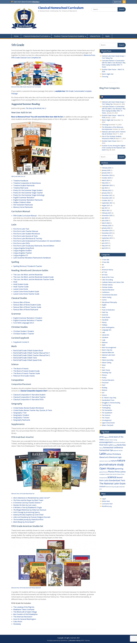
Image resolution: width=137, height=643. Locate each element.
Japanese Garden (118, 450)
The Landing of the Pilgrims (23, 607)
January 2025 (106, 173)
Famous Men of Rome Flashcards (25, 309)
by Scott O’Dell (28, 515)
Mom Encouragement (109, 347)
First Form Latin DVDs (21, 243)
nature (114, 461)
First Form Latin (106, 445)
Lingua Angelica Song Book (23, 248)
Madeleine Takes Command (23, 609)
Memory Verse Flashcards (23, 207)
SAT (103, 393)
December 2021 (107, 195)
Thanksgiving (106, 408)
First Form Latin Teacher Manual (25, 231)
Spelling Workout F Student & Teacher (27, 266)
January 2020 (106, 228)
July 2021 (105, 208)
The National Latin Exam (112, 483)
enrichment (116, 442)
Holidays (104, 325)
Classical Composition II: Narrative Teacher (29, 397)
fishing (114, 445)
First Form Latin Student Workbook (26, 234)
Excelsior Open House (109, 141)
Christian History (107, 285)
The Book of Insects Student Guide (26, 371)
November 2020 (107, 215)
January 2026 (106, 170)
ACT (103, 267)
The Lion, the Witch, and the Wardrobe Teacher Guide (33, 279)
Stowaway (17, 624)
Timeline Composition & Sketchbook (27, 183)
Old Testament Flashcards (23, 205)
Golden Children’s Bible (22, 202)
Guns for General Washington (24, 619)
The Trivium (106, 418)
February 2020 (106, 225)
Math (103, 345)
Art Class (105, 275)
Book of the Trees (108, 277)
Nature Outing (106, 362)
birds (111, 437)
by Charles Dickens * (27, 503)
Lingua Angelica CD (20, 255)
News (104, 365)
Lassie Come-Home (20, 289)
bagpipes (106, 437)
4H (103, 265)
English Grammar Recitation (23, 197)
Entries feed (106, 501)
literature (113, 457)
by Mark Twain (28, 500)
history (101, 447)
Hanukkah (105, 320)
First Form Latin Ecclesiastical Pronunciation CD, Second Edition (37, 241)
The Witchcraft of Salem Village (25, 612)
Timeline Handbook (20, 181)
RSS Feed (106, 97)
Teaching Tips (106, 405)
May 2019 (105, 246)
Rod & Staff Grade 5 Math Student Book (28, 350)
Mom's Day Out (107, 350)
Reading (104, 388)
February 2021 (106, 213)
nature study (116, 464)
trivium (102, 486)
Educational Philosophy (109, 302)
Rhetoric (104, 390)
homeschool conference (113, 447)
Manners (105, 342)
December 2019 (107, 230)
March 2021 (106, 210)
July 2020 (105, 218)
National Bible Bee (108, 352)
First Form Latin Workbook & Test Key (27, 238)
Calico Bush (17, 621)
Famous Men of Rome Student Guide (27, 305)
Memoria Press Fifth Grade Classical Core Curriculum (26, 87)
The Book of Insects (20, 368)
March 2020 (106, 223)
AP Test (104, 272)
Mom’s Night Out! (107, 74)
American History (107, 270)
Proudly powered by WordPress (57, 640)
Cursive (104, 300)
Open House (106, 370)
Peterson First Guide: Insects (24, 376)
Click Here (35, 2)
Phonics (104, 375)
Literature (105, 337)
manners (101, 461)
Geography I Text (19, 413)
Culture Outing (106, 297)
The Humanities (107, 410)
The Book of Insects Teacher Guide (26, 373)
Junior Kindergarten (108, 327)
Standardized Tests (108, 400)
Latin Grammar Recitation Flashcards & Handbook (32, 258)
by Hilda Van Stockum (29, 510)
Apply (107, 36)
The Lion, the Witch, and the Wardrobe (28, 275)
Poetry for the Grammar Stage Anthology (28, 195)
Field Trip (105, 312)
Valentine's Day (110, 486)
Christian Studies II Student (23, 331)
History (104, 322)
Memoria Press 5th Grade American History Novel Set (26, 588)
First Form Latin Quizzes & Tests (25, 236)
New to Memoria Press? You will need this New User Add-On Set (37, 117)
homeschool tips (106, 450)
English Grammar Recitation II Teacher (27, 320)
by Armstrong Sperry (26, 512)
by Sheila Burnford (28, 519)
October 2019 (106, 235)
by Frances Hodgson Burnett (31, 517)
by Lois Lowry (24, 505)
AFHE (101, 437)
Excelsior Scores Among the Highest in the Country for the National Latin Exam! (113, 148)
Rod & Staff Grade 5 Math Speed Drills (27, 360)
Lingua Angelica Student (22, 250)
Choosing (105, 76)
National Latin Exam (108, 355)
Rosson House (120, 474)
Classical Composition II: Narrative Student (29, 395)
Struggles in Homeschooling (111, 403)
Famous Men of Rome (21, 302)
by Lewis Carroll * (31, 498)
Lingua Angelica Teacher (22, 253)
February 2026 (106, 168)
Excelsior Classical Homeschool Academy (69, 36)
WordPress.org (107, 506)
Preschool (105, 383)
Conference (105, 292)
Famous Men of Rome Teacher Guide (27, 307)
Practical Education (108, 380)
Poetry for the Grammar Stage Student (28, 190)
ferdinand (122, 442)
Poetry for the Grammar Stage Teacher (28, 193)
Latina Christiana (113, 454)
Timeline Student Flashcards (24, 185)
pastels (101, 472)
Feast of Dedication (108, 310)
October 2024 (106, 178)
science (112, 477)
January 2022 (106, 193)
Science (104, 395)
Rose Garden (113, 474)
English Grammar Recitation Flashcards (28, 200)
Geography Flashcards (21, 420)
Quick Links (117, 2)
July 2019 (105, 241)
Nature (104, 357)
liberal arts (104, 457)
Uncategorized (106, 420)
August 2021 (106, 205)
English (104, 305)
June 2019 (105, 243)
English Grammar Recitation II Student (27, 318)
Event (104, 307)
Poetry (104, 378)
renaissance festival (104, 474)
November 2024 (107, 175)
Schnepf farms (103, 477)
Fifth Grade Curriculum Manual (25, 216)
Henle (119, 445)
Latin (103, 332)
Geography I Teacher (21, 417)
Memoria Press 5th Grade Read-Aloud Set (22, 493)
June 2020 (105, 220)
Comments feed (107, 504)
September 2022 (107, 185)
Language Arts (106, 330)
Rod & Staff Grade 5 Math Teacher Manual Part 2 (31, 355)
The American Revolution (22, 617)
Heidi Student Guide (20, 284)
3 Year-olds (105, 260)
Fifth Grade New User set (18, 176)
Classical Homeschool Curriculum (61, 8)
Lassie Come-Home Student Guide (26, 291)
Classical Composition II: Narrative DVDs (28, 399)
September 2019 (107, 238)
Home (16, 36)
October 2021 (106, 200)
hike (124, 445)
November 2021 (107, 198)
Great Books (106, 317)
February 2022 (106, 190)
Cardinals (106, 440)
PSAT (103, 385)
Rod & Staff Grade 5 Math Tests (25, 358)
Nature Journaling (107, 360)
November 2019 (107, 233)
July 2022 (105, 188)
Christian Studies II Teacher (23, 334)
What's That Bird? (107, 425)
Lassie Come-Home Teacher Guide (26, 294)
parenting (119, 468)
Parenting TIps (106, 372)
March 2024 (106, 180)
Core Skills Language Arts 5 (23, 323)
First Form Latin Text (21, 229)
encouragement (106, 442)
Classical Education (108, 290)
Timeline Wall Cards (20, 188)
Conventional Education (109, 295)
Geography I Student (21, 415)
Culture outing (113, 440)
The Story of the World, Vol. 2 (36, 108)
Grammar (105, 315)
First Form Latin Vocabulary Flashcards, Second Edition (33, 246)
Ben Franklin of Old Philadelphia (25, 614)
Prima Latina (120, 471)
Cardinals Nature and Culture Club (113, 282)
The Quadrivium (107, 413)
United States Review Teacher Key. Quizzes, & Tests (32, 410)
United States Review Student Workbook (28, 408)
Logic (103, 340)
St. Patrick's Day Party (109, 398)
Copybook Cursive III (21, 342)
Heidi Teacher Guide (20, 287)
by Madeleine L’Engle (27, 507)
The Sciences (106, 415)
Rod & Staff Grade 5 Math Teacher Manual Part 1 (31, 353)
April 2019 (105, 248)
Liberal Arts (105, 335)
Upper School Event (108, 423)
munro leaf (108, 461)
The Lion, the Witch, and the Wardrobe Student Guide (33, 277)
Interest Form (95, 36)
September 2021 (107, 203)
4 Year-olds (105, 262)
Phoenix (105, 472)
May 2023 (105, 183)
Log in (104, 499)
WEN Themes (85, 640)
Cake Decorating (107, 280)
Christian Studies (107, 287)
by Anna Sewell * (24, 522)
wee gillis (116, 486)
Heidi (15, 282)
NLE (103, 367)
